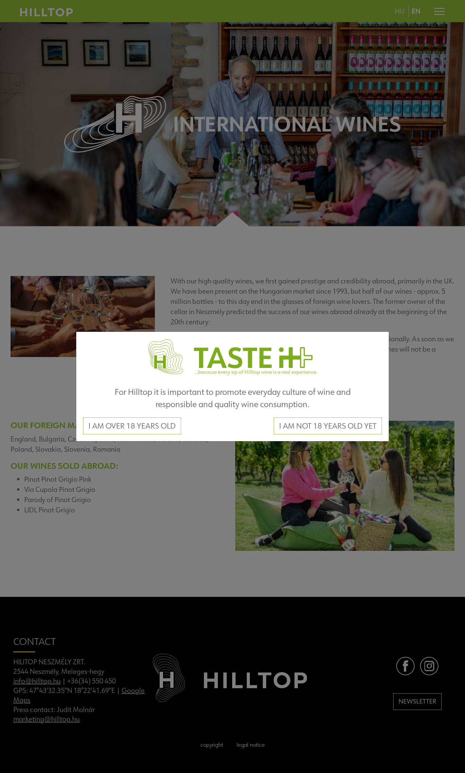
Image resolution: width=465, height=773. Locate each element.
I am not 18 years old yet (327, 425)
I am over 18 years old (132, 425)
